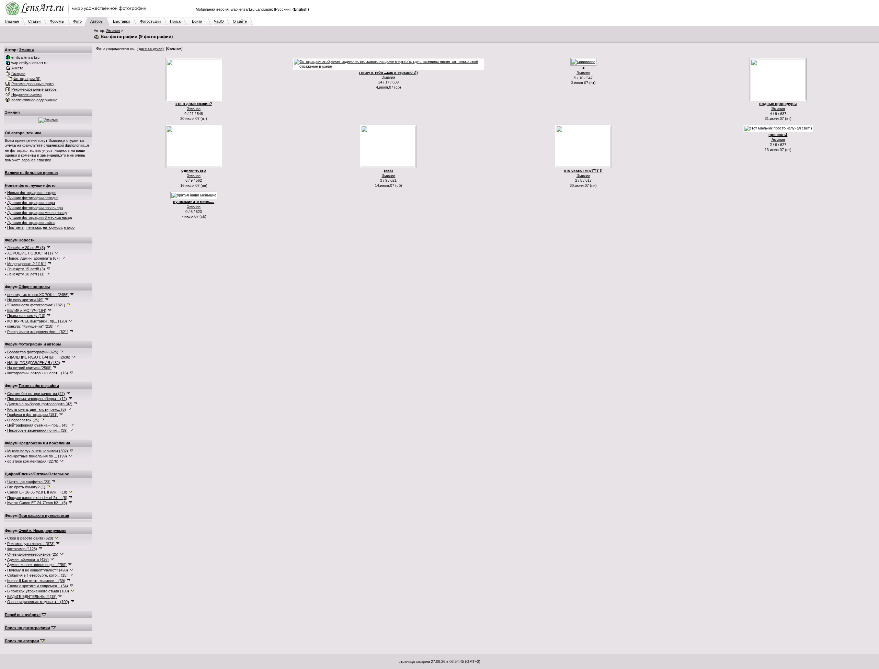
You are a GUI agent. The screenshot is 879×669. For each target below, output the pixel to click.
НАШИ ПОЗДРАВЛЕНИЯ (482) (33, 363)
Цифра (11, 474)
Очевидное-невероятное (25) (32, 554)
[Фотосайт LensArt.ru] (77, 16)
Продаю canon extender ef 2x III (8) (37, 498)
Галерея (18, 73)
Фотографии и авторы (40, 344)
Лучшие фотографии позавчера (35, 208)
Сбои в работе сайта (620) (30, 538)
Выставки (121, 21)
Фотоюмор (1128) (22, 549)
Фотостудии (150, 21)
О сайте (240, 21)
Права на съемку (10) (26, 316)
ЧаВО (219, 21)
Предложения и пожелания (44, 443)
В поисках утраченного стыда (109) (38, 591)
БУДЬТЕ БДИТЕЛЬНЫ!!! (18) (32, 596)
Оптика (40, 474)
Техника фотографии (39, 386)
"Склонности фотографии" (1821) (36, 305)
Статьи (34, 21)
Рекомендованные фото (32, 84)
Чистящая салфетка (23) (28, 482)
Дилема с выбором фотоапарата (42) (39, 404)
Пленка (26, 474)
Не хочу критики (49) (25, 300)
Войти (197, 21)
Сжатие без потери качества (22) (36, 394)
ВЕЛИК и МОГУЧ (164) (26, 310)
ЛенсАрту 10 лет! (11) (26, 274)
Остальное (58, 474)
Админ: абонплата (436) (28, 559)
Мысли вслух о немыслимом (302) (37, 451)
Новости (27, 240)
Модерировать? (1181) (26, 264)
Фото (77, 21)
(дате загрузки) (150, 48)
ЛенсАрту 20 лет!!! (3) (26, 248)
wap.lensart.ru (242, 9)
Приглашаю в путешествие (44, 515)
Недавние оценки (26, 94)
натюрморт (52, 227)
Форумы (57, 21)
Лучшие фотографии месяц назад (37, 213)
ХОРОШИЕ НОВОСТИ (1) (30, 253)
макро (69, 227)
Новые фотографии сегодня (31, 193)
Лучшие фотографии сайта (31, 222)
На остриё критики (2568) (29, 368)
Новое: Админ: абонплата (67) (33, 258)
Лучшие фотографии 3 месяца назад (39, 217)
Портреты (15, 227)
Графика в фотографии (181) (32, 414)
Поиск (175, 21)
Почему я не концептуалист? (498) (37, 570)
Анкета (17, 68)
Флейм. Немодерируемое (42, 531)
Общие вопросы (34, 287)
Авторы (96, 21)
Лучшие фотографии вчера (31, 203)
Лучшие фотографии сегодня (32, 198)
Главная (12, 21)
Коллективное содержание (34, 100)
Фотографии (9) (27, 79)
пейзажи (33, 227)
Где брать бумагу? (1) (26, 487)
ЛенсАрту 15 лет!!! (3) (26, 269)
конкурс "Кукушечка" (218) (30, 326)
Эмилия (113, 31)
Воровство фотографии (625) (32, 352)
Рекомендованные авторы (34, 89)
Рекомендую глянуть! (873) (31, 544)
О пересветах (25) (23, 420)
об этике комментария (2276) (32, 461)
